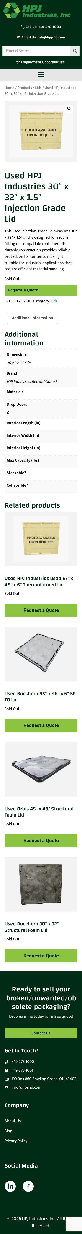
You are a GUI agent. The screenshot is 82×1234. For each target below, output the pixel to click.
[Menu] (41, 74)
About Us (13, 1121)
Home (9, 88)
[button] (69, 109)
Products (25, 88)
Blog (8, 1131)
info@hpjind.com (51, 37)
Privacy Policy (16, 1141)
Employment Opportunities (43, 62)
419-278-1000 (49, 26)
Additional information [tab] (32, 318)
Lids (38, 88)
